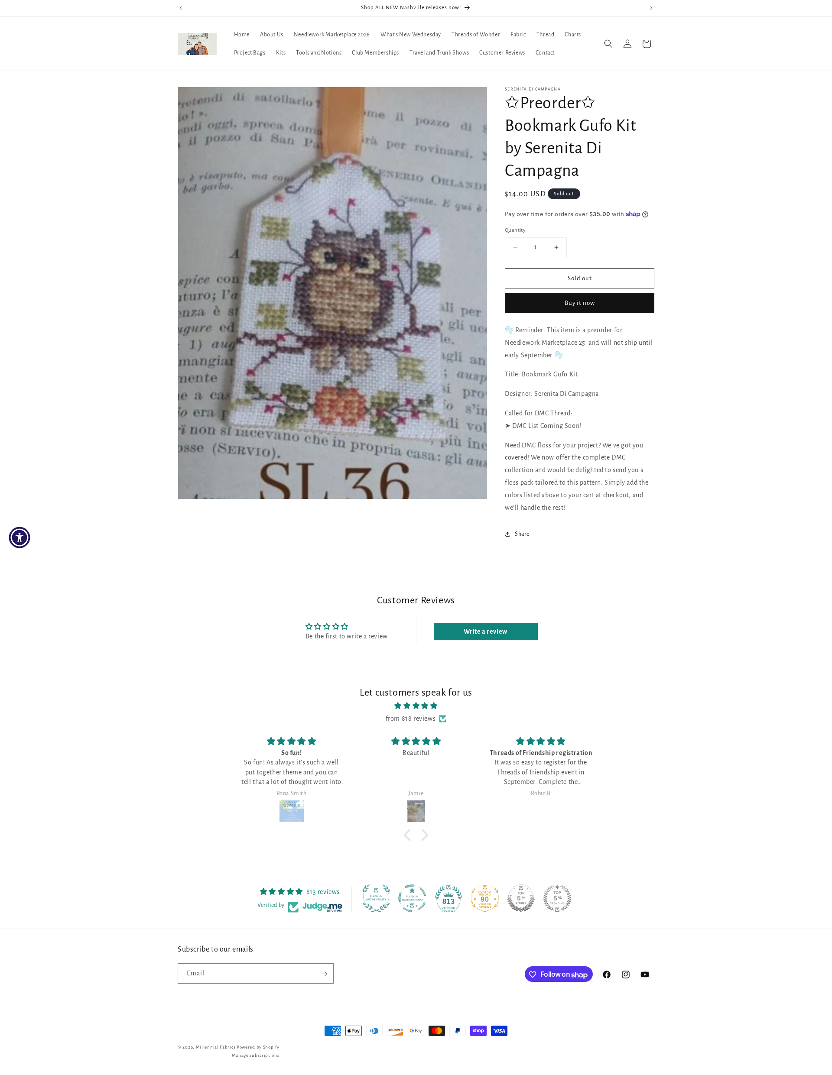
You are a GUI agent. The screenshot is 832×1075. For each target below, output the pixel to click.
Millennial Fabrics (216, 1047)
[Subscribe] (323, 974)
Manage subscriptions (256, 1054)
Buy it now (580, 303)
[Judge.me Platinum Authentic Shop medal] (376, 898)
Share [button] (522, 534)
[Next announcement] (651, 8)
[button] (608, 43)
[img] (416, 705)
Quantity (515, 230)
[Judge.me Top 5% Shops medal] (521, 898)
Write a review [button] (485, 631)
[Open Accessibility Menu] (19, 537)
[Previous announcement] (180, 8)
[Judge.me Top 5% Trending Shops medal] (557, 898)
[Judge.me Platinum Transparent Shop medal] (412, 898)
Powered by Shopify (258, 1047)
